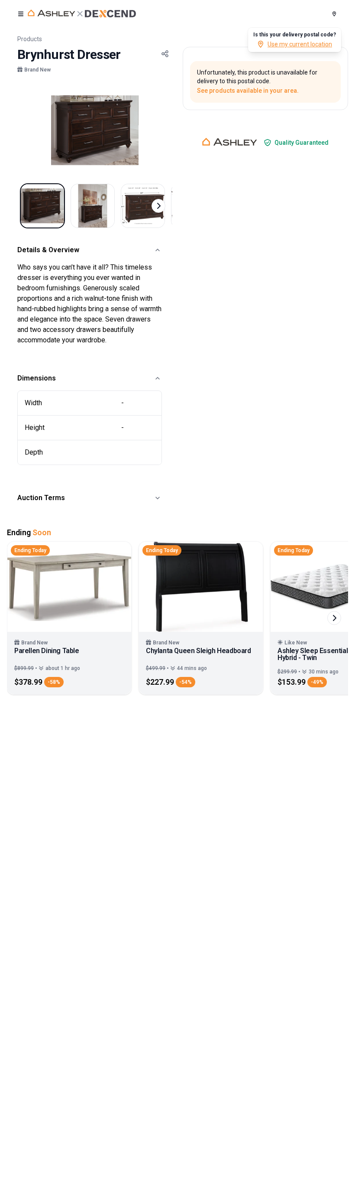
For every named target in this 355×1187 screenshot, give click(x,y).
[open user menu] (21, 14)
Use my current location (300, 44)
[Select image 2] (92, 206)
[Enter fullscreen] (160, 98)
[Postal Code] (334, 14)
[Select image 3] (143, 206)
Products (29, 39)
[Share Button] (165, 54)
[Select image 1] (42, 206)
